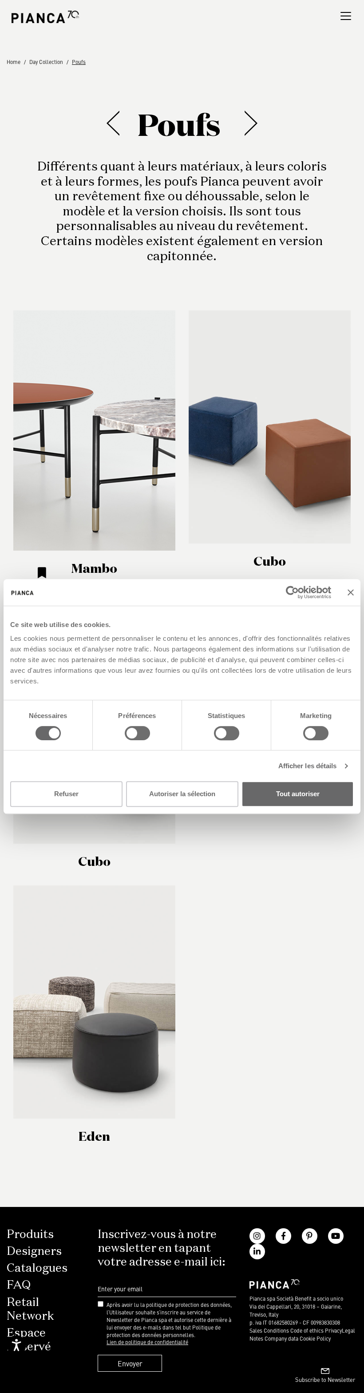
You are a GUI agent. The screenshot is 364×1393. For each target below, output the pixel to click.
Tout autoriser (298, 794)
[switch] (137, 733)
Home (13, 61)
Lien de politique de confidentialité (147, 1341)
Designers (34, 1252)
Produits (30, 1235)
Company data (281, 1338)
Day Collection (46, 61)
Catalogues (37, 1268)
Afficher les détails (307, 766)
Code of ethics (307, 1330)
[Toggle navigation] (345, 16)
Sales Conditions (269, 1330)
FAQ (19, 1285)
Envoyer (130, 1363)
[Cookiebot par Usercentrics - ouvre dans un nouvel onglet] (292, 592)
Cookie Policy (315, 1338)
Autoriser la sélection (182, 794)
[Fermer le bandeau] (351, 592)
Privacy (333, 1330)
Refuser (66, 794)
